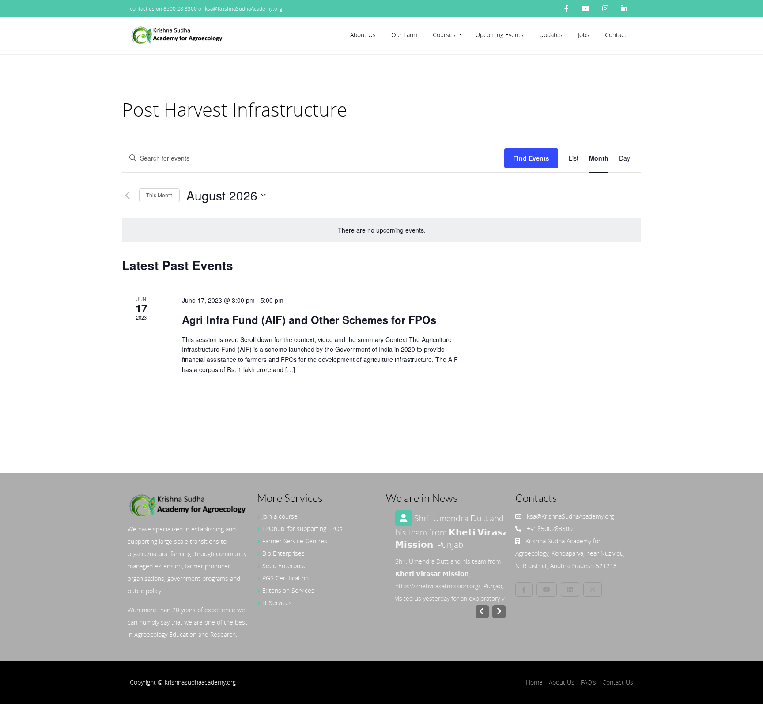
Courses (444, 34)
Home (534, 682)
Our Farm (404, 34)
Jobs (583, 34)
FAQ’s (588, 682)
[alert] (381, 230)
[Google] (592, 589)
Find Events (531, 158)
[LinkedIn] (624, 8)
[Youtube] (585, 8)
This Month (159, 195)
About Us (363, 34)
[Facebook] (566, 8)
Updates (551, 34)
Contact (616, 34)
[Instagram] (605, 8)
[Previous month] (127, 195)
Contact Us (617, 682)
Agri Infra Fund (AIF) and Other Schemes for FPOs (309, 319)
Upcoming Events (500, 34)
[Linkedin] (570, 589)
